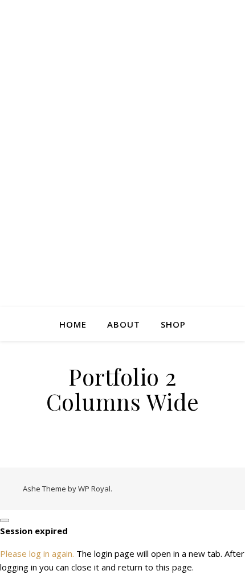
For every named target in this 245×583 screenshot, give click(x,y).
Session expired (34, 530)
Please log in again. (37, 553)
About (123, 324)
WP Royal (94, 488)
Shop (173, 324)
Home (73, 324)
